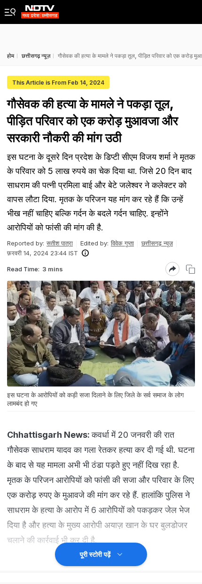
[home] (40, 9)
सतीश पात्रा (60, 243)
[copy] (190, 269)
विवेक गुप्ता (122, 243)
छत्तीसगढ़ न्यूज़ (157, 243)
